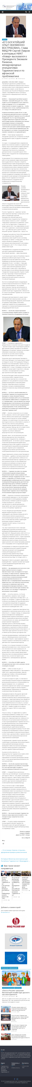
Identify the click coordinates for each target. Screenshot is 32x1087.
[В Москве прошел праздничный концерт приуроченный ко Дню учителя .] (26, 872)
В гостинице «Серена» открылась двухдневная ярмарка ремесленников (14, 851)
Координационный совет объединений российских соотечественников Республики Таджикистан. (17, 1081)
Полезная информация (8, 988)
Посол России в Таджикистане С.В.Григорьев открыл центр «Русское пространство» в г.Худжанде (19, 1027)
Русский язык (18, 988)
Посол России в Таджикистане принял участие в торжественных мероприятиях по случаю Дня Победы (20, 1018)
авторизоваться (5, 912)
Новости (5, 39)
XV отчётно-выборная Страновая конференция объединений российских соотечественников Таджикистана (16, 886)
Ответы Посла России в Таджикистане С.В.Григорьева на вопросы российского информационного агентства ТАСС (6, 888)
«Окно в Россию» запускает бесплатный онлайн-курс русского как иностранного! (16, 992)
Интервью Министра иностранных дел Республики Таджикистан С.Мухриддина (15, 860)
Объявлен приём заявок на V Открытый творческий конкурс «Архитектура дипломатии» (19, 1009)
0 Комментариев (21, 78)
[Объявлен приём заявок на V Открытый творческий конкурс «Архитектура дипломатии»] (6, 1006)
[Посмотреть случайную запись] (29, 11)
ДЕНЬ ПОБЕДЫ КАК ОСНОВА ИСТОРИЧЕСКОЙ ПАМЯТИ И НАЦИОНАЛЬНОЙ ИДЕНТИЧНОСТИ (20, 1036)
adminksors (12, 78)
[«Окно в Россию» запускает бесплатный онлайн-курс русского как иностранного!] (16, 971)
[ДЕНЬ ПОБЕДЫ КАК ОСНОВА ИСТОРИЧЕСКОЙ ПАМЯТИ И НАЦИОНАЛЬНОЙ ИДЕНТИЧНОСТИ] (6, 1034)
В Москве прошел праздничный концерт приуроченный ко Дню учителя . (26, 883)
